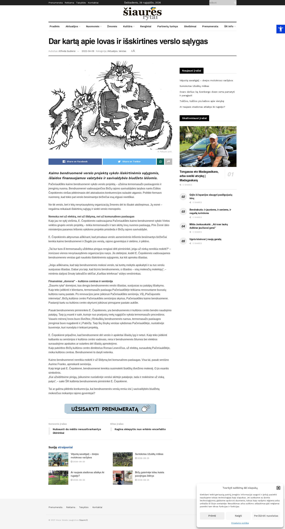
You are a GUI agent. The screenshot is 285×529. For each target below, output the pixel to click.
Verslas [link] (122, 51)
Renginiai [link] (145, 26)
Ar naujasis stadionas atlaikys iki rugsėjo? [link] (202, 107)
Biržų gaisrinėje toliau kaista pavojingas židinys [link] (149, 474)
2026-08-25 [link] (78, 461)
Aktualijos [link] (72, 26)
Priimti (212, 515)
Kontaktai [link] (93, 2)
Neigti (238, 515)
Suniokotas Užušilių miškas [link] (149, 454)
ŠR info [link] (228, 26)
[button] (278, 488)
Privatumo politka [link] (240, 523)
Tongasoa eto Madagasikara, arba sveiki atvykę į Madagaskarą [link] (199, 175)
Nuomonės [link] (92, 26)
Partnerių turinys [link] (167, 26)
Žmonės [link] (112, 26)
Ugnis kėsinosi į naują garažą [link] (205, 239)
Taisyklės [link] (81, 2)
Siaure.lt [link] (83, 520)
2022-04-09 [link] (88, 51)
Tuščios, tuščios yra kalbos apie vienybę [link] (202, 101)
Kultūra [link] (127, 26)
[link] (280, 29)
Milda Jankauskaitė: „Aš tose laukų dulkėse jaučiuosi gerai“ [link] (209, 226)
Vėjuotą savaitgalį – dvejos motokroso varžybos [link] (85, 455)
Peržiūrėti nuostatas (266, 515)
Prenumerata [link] (55, 2)
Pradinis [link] (55, 26)
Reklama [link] (69, 2)
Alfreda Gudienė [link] (67, 51)
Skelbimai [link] (190, 26)
